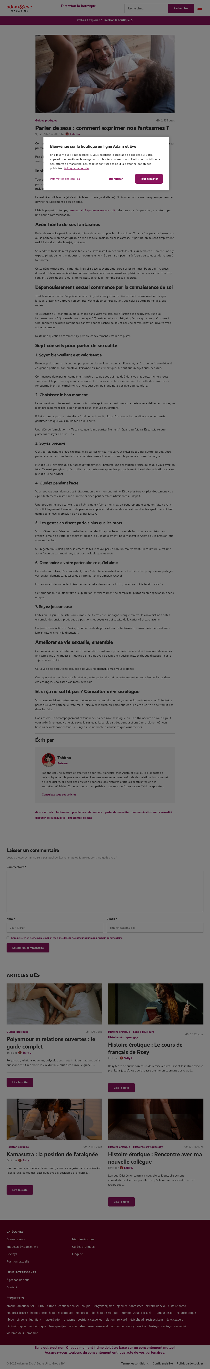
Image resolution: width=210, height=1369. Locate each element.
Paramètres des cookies (65, 178)
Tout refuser (115, 178)
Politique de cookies (76, 168)
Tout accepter (149, 178)
